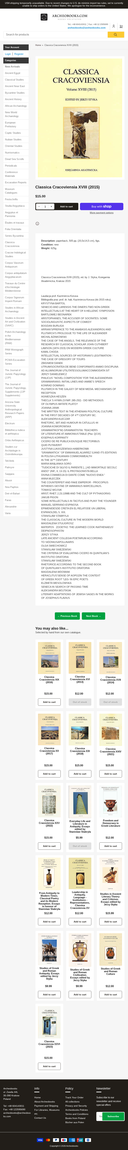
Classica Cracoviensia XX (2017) (49, 751)
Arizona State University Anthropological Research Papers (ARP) (14, 409)
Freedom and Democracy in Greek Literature (110, 823)
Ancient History (13, 99)
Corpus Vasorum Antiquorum (14, 264)
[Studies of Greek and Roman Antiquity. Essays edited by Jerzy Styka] (49, 949)
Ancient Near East (15, 86)
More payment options (102, 212)
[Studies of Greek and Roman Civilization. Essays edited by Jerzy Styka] (80, 950)
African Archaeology (16, 105)
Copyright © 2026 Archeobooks (64, 1146)
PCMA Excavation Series (15, 361)
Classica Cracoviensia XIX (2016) (49, 680)
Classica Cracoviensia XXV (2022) (49, 823)
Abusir (8, 480)
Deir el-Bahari (12, 493)
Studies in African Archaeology (14, 309)
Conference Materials (11, 174)
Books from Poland (75, 1118)
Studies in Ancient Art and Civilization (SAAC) (15, 322)
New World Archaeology (12, 114)
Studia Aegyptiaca (14, 205)
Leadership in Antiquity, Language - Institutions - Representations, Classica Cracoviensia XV (80, 900)
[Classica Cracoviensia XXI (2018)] (80, 729)
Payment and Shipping (46, 1105)
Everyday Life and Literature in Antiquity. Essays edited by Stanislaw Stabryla (80, 826)
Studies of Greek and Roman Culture (110, 971)
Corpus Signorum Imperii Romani (14, 299)
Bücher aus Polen (74, 1122)
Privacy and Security (76, 1105)
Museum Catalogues (11, 191)
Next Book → (93, 616)
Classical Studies (14, 79)
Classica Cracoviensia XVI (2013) (80, 679)
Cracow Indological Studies (15, 254)
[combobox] (64, 34)
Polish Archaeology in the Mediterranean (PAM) (15, 337)
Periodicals (11, 165)
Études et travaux (14, 222)
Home (38, 45)
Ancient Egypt (12, 73)
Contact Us (40, 1118)
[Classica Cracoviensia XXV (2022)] (49, 801)
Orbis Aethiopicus (14, 440)
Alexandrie (10, 506)
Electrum (10, 423)
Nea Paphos (11, 487)
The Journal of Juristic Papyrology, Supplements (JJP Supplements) (15, 390)
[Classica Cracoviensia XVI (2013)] (80, 658)
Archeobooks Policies (76, 1110)
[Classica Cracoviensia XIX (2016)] (49, 658)
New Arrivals (12, 66)
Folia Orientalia (13, 229)
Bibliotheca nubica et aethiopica (15, 432)
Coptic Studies (13, 132)
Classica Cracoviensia (12, 244)
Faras (8, 500)
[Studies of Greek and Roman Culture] (110, 949)
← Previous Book (67, 616)
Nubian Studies (13, 139)
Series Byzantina (14, 235)
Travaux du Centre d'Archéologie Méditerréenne (15, 287)
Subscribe (113, 1116)
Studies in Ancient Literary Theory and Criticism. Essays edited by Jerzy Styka (110, 899)
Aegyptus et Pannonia (11, 214)
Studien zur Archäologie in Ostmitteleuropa (13, 450)
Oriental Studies (13, 146)
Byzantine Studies (15, 92)
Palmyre (9, 467)
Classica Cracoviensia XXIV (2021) (110, 752)
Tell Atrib (9, 460)
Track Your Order (74, 1097)
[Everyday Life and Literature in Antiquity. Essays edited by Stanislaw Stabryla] (80, 801)
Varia (7, 513)
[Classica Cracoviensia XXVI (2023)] (49, 1022)
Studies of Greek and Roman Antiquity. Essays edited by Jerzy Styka (49, 973)
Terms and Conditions (76, 1114)
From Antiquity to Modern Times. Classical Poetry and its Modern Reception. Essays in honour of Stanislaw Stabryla (49, 901)
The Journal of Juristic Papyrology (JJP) (15, 374)
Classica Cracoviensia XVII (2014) (110, 680)
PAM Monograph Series (14, 351)
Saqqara (9, 473)
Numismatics (12, 152)
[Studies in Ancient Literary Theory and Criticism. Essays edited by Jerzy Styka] (110, 874)
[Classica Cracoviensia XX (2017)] (49, 729)
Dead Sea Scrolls (14, 159)
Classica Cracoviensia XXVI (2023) (49, 1044)
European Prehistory (10, 124)
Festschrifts (11, 199)
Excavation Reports (15, 182)
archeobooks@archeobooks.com (87, 27)
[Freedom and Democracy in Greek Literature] (110, 801)
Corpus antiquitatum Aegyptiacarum (16, 275)
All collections (72, 1101)
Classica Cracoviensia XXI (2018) (80, 751)
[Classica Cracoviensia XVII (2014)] (110, 658)
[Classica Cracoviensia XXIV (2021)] (110, 730)
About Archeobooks (44, 1101)
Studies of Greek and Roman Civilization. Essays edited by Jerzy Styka (80, 975)
